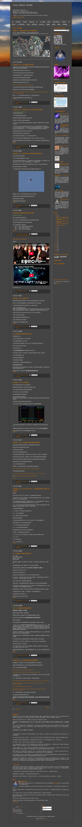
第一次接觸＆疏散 (20, 24)
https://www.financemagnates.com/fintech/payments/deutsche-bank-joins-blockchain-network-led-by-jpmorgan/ (31, 92)
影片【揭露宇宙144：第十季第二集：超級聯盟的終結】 (62, 176)
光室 (69, 21)
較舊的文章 (48, 707)
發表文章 (45, 807)
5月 (56, 235)
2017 (56, 244)
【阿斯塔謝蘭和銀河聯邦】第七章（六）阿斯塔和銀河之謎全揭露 (64, 126)
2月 (56, 239)
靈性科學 (13, 24)
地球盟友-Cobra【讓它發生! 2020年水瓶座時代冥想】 (28, 109)
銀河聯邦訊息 (34, 24)
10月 (57, 228)
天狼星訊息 (25, 21)
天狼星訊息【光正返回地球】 (64, 114)
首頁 (29, 707)
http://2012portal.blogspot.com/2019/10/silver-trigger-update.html (26, 468)
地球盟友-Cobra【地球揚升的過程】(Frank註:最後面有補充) (25, 30)
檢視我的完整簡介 (16, 802)
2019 (56, 214)
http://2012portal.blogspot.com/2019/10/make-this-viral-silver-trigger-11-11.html (29, 473)
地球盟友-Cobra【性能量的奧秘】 (64, 146)
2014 (56, 249)
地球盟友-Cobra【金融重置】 (21, 382)
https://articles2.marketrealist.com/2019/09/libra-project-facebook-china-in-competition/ (31, 680)
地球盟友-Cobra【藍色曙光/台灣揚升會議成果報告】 (28, 153)
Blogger (44, 818)
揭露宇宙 (49, 21)
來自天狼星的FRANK (23, 781)
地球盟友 (59, 24)
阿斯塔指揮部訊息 (56, 21)
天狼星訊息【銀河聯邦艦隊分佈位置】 (24, 213)
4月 (56, 236)
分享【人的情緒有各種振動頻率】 (22, 608)
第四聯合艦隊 (55, 783)
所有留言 (45, 809)
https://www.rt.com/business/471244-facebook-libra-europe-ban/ (26, 672)
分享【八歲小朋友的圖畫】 (59, 161)
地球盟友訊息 (31, 21)
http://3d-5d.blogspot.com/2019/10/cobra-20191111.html (26, 475)
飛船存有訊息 (41, 24)
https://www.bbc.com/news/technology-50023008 (23, 670)
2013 (56, 251)
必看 (13, 21)
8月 (56, 232)
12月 (57, 216)
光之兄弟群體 (42, 21)
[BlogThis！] (33, 102)
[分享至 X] (34, 102)
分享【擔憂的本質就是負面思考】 (22, 553)
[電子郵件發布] (30, 102)
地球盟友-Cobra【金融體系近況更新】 (24, 64)
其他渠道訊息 (18, 21)
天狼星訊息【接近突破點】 (59, 191)
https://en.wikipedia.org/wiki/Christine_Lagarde (23, 84)
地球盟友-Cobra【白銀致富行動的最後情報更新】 (27, 442)
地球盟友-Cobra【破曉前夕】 (21, 298)
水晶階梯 (53, 24)
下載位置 (58, 283)
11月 (57, 227)
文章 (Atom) (17, 709)
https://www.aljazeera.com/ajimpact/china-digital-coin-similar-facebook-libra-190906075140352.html (29, 683)
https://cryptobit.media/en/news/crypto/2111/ (22, 686)
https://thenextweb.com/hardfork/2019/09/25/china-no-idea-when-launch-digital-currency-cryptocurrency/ (29, 689)
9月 (56, 230)
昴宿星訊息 (64, 21)
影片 (37, 21)
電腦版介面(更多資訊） (21, 17)
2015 (56, 248)
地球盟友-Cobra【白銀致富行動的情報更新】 (26, 660)
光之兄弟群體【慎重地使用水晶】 (22, 334)
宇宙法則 (28, 24)
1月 (56, 241)
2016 (56, 246)
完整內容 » (14, 99)
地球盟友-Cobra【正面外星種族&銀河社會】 (61, 136)
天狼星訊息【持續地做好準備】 (64, 200)
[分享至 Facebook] (35, 102)
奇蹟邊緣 (48, 24)
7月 (56, 233)
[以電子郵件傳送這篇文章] (32, 102)
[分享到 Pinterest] (36, 102)
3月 (56, 238)
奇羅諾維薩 (65, 24)
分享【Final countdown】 (20, 239)
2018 (56, 243)
